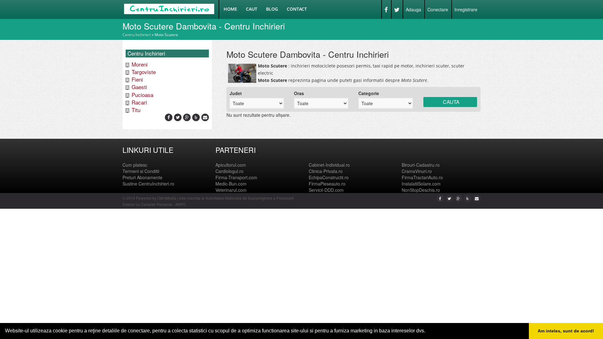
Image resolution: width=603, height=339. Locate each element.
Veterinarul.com (231, 190)
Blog (272, 9)
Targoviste (144, 72)
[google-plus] (187, 117)
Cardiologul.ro (229, 171)
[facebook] (168, 117)
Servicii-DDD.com (326, 190)
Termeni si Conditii (140, 171)
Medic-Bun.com (231, 183)
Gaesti (139, 87)
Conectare (437, 9)
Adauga (413, 9)
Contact (297, 9)
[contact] (205, 117)
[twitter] (178, 117)
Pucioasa (142, 95)
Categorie (368, 93)
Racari (139, 102)
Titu (136, 110)
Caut (251, 9)
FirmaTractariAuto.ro (422, 177)
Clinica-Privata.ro (326, 171)
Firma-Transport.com (236, 177)
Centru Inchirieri (136, 34)
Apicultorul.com (230, 165)
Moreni (140, 64)
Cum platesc (134, 165)
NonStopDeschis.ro (421, 190)
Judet (236, 93)
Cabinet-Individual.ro (329, 165)
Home (230, 9)
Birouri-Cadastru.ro (421, 165)
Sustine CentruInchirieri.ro (148, 183)
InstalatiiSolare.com (421, 183)
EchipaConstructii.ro (329, 177)
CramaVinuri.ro (417, 171)
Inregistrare (465, 9)
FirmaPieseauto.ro (327, 183)
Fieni (137, 79)
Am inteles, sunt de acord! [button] (566, 330)
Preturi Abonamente (142, 177)
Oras (299, 93)
